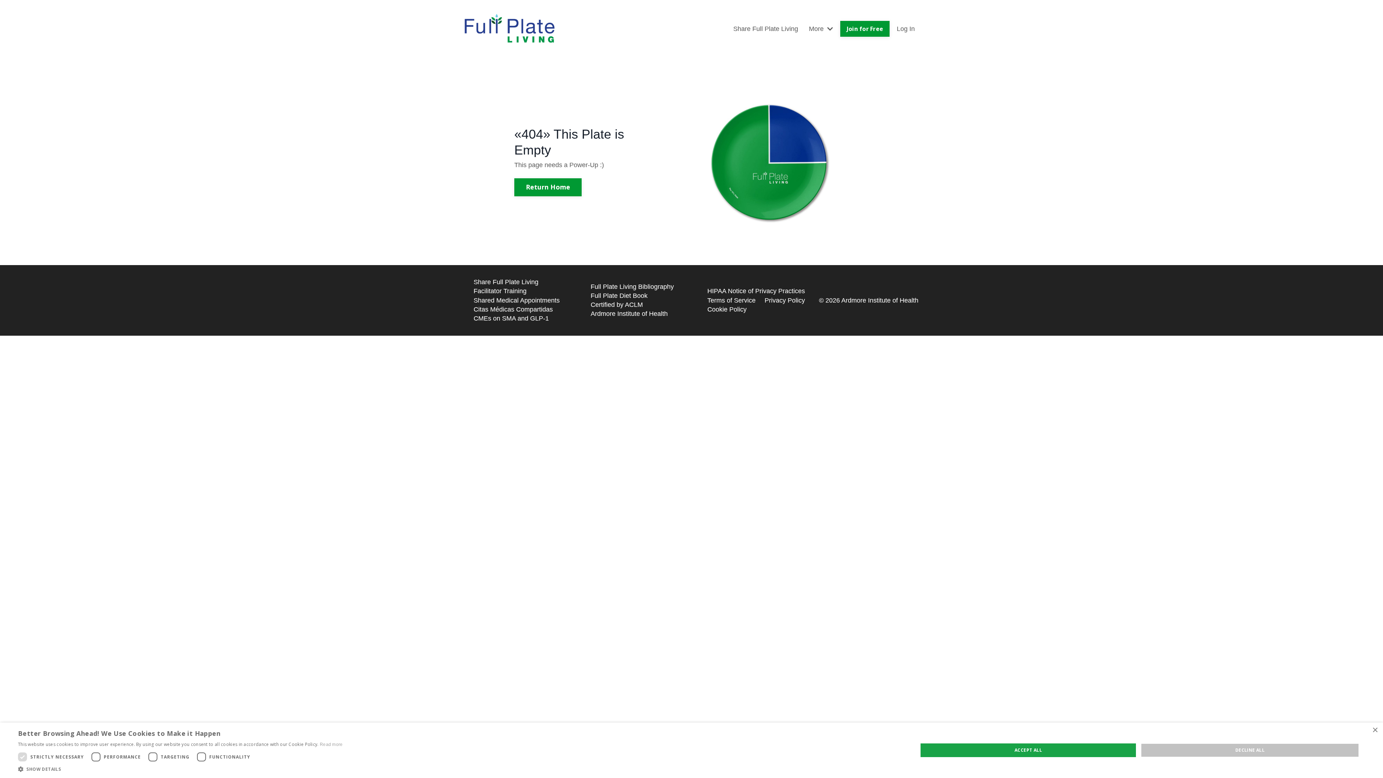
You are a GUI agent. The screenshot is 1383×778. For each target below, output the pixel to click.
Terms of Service (731, 300)
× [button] (1375, 730)
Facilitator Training (500, 291)
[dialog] (691, 750)
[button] (180, 769)
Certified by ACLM (617, 304)
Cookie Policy (727, 309)
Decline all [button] (1250, 750)
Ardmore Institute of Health (629, 313)
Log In (906, 28)
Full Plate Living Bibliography (632, 286)
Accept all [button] (1028, 750)
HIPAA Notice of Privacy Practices (756, 291)
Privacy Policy (785, 300)
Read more (331, 744)
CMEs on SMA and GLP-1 (511, 318)
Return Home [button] (548, 187)
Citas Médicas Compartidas (513, 309)
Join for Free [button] (865, 29)
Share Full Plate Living (765, 28)
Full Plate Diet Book (619, 295)
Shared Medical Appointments (517, 300)
